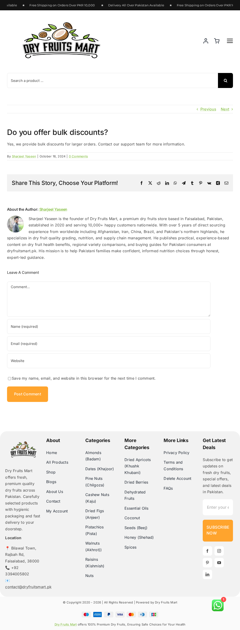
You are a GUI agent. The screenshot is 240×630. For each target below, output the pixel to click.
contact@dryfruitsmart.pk (28, 586)
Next (225, 109)
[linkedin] (207, 574)
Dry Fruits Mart (66, 624)
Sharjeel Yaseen (24, 156)
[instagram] (219, 551)
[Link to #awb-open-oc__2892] (230, 41)
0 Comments (78, 156)
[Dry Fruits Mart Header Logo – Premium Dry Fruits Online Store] (61, 15)
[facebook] (207, 551)
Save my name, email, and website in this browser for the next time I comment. (84, 378)
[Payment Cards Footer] (120, 613)
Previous (208, 109)
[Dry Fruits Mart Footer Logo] (23, 433)
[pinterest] (207, 562)
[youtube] (219, 562)
